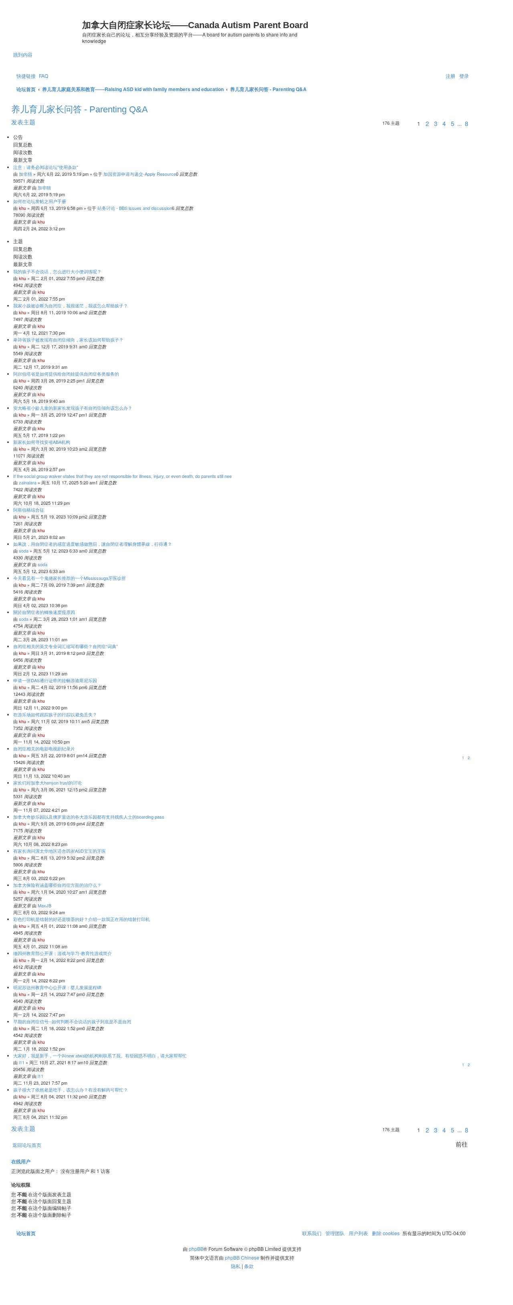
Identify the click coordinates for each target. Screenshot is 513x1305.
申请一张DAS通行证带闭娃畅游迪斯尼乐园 (55, 680)
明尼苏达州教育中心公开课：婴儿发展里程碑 (57, 987)
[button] (407, 124)
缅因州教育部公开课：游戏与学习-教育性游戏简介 (62, 953)
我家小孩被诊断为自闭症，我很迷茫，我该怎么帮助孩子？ (70, 305)
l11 (21, 1062)
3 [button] (435, 123)
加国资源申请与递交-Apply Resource (139, 174)
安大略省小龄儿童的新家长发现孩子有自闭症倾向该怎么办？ (72, 408)
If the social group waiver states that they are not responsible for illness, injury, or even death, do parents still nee (122, 476)
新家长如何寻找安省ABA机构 (41, 442)
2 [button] (427, 123)
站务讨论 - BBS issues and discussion (134, 208)
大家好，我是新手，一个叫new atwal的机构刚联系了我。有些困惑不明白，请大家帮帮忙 (100, 1055)
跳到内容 (22, 54)
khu (22, 208)
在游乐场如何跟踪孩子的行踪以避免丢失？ (55, 714)
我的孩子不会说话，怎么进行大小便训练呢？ (57, 271)
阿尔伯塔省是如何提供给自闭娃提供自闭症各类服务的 (66, 373)
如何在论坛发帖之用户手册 (39, 201)
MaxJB (44, 905)
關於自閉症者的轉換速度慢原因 (44, 612)
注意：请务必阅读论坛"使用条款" (45, 167)
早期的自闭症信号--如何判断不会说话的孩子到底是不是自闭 (72, 1021)
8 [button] (466, 123)
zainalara (27, 482)
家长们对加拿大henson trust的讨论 (47, 782)
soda (23, 550)
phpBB (196, 1248)
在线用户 (20, 1162)
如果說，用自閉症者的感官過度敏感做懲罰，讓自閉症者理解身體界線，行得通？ (92, 544)
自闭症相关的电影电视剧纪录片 (44, 748)
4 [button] (444, 123)
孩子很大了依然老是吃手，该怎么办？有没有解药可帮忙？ (70, 1089)
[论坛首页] (47, 26)
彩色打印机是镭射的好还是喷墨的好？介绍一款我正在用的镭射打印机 (81, 919)
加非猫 (25, 174)
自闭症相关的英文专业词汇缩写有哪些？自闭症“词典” (65, 646)
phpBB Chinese (242, 1257)
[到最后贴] (52, 187)
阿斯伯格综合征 (28, 509)
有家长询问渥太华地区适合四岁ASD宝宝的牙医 (59, 851)
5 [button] (452, 123)
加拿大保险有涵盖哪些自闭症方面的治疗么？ (57, 885)
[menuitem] (43, 75)
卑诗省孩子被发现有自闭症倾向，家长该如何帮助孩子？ (68, 339)
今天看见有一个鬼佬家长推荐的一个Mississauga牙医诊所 (69, 578)
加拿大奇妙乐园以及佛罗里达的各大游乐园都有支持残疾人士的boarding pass (88, 816)
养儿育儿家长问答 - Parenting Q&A (79, 109)
